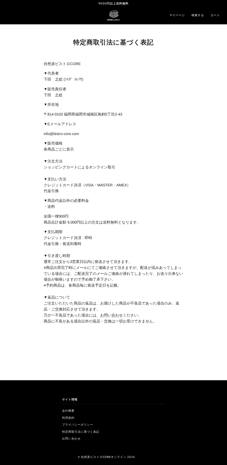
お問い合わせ (111, 315)
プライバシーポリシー (77, 424)
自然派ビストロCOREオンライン (103, 457)
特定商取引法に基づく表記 (80, 431)
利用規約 (68, 417)
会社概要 (68, 410)
